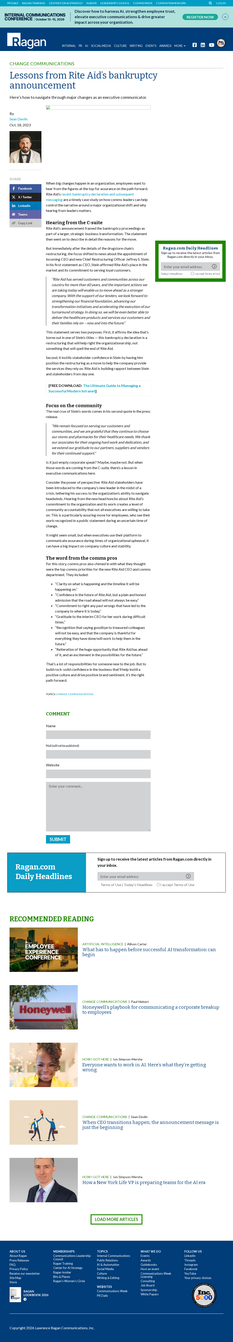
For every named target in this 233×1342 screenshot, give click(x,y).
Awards (146, 1260)
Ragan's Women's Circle (69, 1281)
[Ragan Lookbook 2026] (29, 1294)
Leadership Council (114, 3)
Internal (69, 46)
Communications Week (112, 1291)
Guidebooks (149, 1264)
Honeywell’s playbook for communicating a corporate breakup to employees (150, 1009)
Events (145, 1256)
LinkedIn (189, 1256)
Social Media (101, 46)
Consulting (148, 1281)
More (178, 46)
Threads (189, 1260)
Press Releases (19, 1260)
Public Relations (107, 1260)
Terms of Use (212, 273)
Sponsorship (149, 1290)
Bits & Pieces (61, 1276)
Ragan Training (33, 3)
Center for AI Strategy (66, 3)
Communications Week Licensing (156, 1275)
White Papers (150, 1294)
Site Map (15, 1278)
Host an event (150, 1269)
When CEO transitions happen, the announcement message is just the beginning (150, 1125)
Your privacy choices (197, 1278)
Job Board (147, 1285)
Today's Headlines (172, 273)
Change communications (42, 63)
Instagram (191, 1264)
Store (13, 1282)
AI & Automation (108, 1264)
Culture (120, 46)
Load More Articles (116, 1219)
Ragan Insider (62, 1272)
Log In (221, 3)
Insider (91, 3)
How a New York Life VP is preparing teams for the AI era (143, 1182)
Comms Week (142, 3)
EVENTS (151, 46)
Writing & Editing (108, 1278)
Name (51, 726)
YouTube (190, 1273)
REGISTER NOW (200, 17)
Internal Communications (113, 1256)
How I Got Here (95, 1059)
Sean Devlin (19, 119)
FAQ (12, 1264)
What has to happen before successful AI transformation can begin (149, 952)
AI (86, 46)
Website (52, 765)
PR (80, 46)
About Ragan (18, 1256)
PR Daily (12, 3)
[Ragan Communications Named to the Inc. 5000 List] (221, 42)
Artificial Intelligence (102, 944)
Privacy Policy (19, 1269)
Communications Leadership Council (72, 1257)
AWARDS (165, 46)
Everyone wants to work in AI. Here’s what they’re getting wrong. (144, 1067)
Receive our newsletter (25, 1273)
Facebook (191, 1269)
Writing (136, 46)
